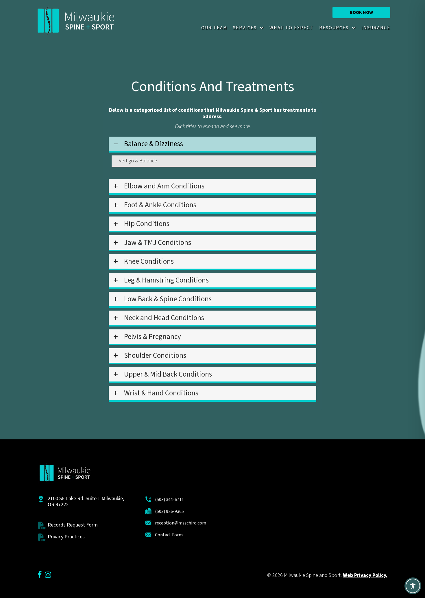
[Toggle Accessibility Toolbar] (413, 586)
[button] (361, 12)
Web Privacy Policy (364, 575)
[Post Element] (214, 161)
